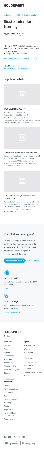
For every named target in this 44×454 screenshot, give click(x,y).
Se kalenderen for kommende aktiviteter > (20, 58)
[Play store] (28, 443)
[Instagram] (19, 437)
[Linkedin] (23, 437)
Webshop (7, 403)
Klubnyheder (9, 15)
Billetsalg (27, 369)
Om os (6, 349)
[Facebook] (5, 437)
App (5, 396)
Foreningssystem (10, 399)
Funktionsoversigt (11, 312)
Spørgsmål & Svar (30, 345)
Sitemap (7, 373)
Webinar (27, 349)
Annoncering (8, 363)
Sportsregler (28, 352)
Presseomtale (9, 356)
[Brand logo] (14, 6)
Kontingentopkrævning (12, 389)
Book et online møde (14, 261)
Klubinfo (27, 375)
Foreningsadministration (33, 372)
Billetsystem (8, 406)
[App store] (12, 443)
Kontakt (7, 345)
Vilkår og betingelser (12, 369)
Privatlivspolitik (10, 366)
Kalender (7, 385)
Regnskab (7, 409)
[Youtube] (9, 437)
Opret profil (32, 261)
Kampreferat (8, 419)
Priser (6, 289)
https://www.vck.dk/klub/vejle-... (17, 68)
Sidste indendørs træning (27, 15)
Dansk (9, 336)
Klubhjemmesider (30, 362)
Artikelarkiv (8, 359)
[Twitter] (14, 437)
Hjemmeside (8, 392)
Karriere (7, 352)
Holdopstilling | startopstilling (10, 414)
